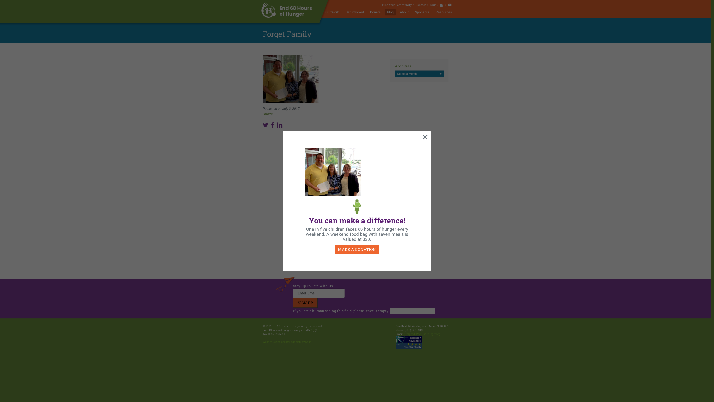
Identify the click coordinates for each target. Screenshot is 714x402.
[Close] (424, 136)
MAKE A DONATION (357, 249)
